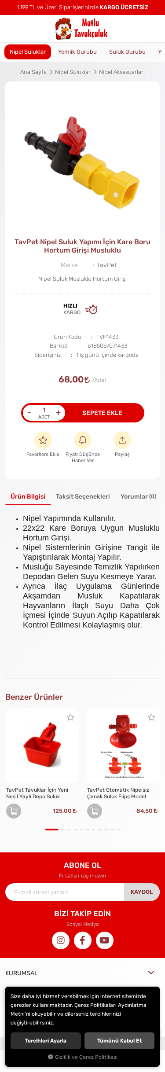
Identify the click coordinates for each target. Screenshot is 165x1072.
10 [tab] (112, 829)
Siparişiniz (47, 355)
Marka (69, 264)
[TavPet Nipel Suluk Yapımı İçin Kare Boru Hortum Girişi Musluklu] (82, 158)
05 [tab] (81, 829)
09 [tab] (106, 829)
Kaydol (142, 891)
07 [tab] (93, 829)
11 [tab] (118, 829)
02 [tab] (63, 829)
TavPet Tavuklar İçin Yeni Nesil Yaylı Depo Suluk (37, 793)
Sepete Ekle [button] (102, 412)
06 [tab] (87, 829)
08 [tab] (100, 829)
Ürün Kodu (67, 337)
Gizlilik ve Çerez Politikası (86, 1057)
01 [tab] (52, 829)
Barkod (59, 345)
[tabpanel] (82, 158)
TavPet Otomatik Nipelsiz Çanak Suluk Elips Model (118, 793)
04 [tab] (75, 829)
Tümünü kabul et (119, 1041)
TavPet (107, 264)
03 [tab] (69, 829)
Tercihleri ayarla (45, 1041)
